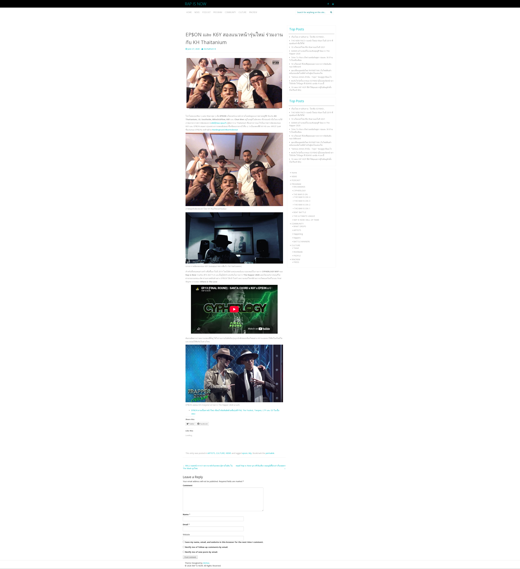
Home (189, 12)
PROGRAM (217, 12)
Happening (298, 234)
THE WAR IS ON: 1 (302, 208)
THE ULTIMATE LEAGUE (304, 216)
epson (245, 453)
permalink (270, 453)
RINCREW (253, 12)
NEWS (197, 12)
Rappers (297, 237)
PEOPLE (297, 255)
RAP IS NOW (195, 3)
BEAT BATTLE (299, 212)
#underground (218, 129)
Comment (187, 485)
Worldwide (298, 252)
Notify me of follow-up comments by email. (206, 547)
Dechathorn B (210, 49)
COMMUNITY (230, 12)
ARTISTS (211, 453)
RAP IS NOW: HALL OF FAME (306, 220)
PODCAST (206, 12)
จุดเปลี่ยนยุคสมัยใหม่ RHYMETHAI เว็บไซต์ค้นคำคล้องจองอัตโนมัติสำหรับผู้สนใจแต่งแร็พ (310, 71)
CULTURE (242, 12)
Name (186, 514)
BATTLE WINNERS (301, 241)
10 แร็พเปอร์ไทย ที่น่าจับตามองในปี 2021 (308, 47)
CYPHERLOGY (299, 190)
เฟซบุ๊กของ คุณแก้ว (219, 123)
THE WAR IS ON (300, 194)
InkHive (206, 563)
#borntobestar (231, 129)
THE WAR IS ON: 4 (302, 197)
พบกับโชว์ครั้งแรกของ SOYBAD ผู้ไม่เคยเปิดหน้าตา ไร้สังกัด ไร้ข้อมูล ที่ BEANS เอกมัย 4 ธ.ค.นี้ (311, 82)
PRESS (296, 262)
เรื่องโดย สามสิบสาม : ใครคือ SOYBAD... (308, 37)
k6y (250, 453)
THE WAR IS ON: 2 (302, 204)
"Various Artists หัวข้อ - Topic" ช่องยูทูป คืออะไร (311, 77)
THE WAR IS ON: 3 (302, 201)
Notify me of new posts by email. (201, 552)
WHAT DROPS (299, 226)
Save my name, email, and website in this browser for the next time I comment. (224, 542)
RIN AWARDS (299, 186)
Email (185, 524)
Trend (296, 248)
